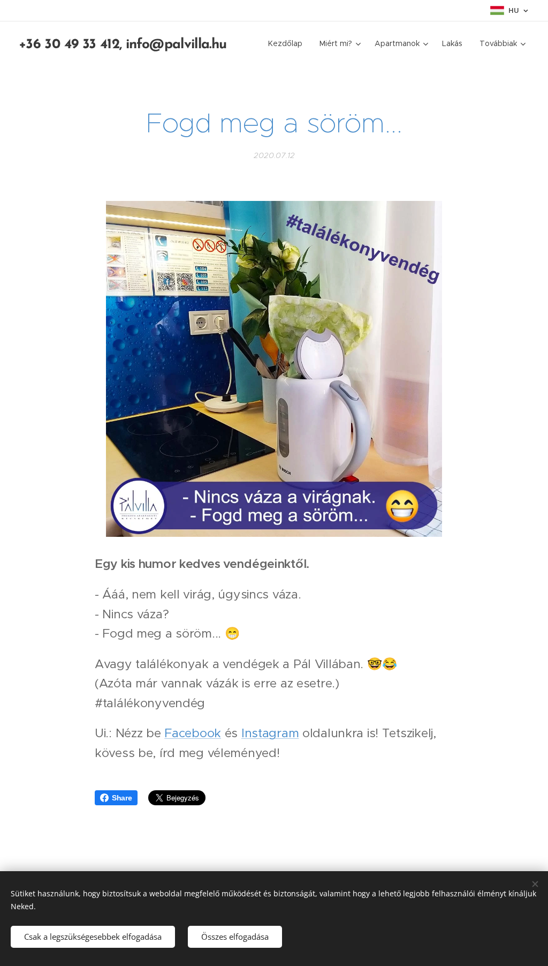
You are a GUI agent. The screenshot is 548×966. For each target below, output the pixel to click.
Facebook (192, 732)
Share (122, 797)
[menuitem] (288, 43)
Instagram (270, 732)
